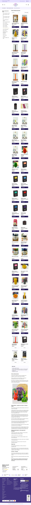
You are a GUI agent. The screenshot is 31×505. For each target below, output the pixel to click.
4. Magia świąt (14, 370)
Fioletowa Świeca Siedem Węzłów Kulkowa (23, 53)
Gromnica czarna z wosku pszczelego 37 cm (15, 316)
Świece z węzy (5, 30)
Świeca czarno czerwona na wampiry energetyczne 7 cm (24, 228)
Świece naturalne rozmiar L (6, 16)
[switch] (28, 500)
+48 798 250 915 (17, 489)
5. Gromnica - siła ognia (15, 371)
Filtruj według (26, 12)
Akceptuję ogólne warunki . (24, 483)
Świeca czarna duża (24, 81)
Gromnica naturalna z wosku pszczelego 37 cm (24, 301)
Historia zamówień (9, 481)
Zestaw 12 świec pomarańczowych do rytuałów (24, 170)
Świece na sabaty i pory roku (6, 38)
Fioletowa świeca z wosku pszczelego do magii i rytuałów (24, 111)
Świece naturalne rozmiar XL (6, 18)
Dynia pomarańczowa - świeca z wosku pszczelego (15, 301)
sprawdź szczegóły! (4, 1)
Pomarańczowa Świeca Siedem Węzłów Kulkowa (15, 82)
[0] (28, 5)
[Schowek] (26, 5)
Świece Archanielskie (5, 24)
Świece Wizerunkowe (5, 29)
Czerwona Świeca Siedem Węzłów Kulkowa (14, 345)
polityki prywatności (23, 483)
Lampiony (4, 36)
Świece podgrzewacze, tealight (6, 20)
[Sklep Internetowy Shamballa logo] (15, 4)
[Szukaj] (5, 5)
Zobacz (15, 347)
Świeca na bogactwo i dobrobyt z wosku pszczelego (24, 243)
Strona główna (4, 480)
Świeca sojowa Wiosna (24, 256)
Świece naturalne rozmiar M (6, 15)
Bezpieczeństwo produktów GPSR (4, 497)
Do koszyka (14, 41)
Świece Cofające (5, 25)
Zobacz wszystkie (5, 470)
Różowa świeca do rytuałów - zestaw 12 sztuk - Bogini (15, 228)
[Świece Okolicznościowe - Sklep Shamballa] (15, 18)
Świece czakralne (5, 23)
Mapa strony (3, 491)
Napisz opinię (4, 471)
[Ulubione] (18, 15)
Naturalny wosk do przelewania (5, 32)
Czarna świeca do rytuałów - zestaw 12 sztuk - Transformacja (24, 359)
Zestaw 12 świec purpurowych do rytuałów (23, 213)
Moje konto (8, 480)
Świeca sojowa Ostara (15, 256)
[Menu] (2, 5)
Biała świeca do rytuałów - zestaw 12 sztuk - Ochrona (15, 359)
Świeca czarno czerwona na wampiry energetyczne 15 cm (15, 111)
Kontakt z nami (9, 484)
